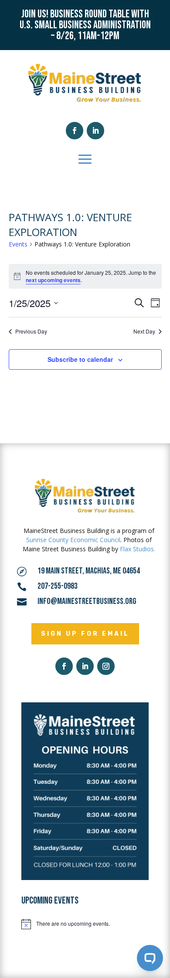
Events (18, 244)
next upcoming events (53, 280)
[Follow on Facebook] (74, 130)
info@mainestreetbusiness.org (86, 601)
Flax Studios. (137, 549)
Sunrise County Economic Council (73, 540)
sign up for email (85, 633)
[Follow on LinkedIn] (95, 130)
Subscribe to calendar (80, 359)
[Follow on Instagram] (106, 666)
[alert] (85, 924)
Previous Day (31, 331)
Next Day (144, 331)
